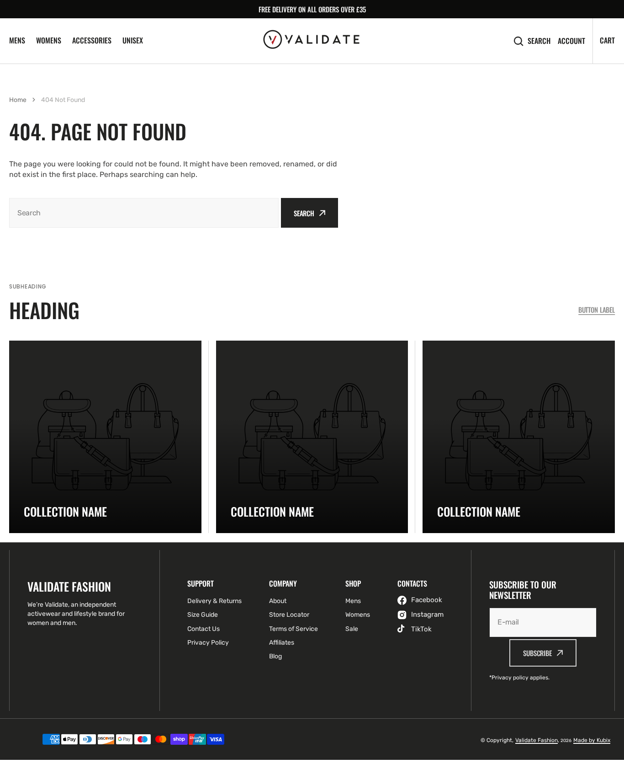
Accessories (91, 40)
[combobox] (144, 213)
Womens (48, 40)
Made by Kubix (591, 740)
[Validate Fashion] (312, 41)
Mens (17, 40)
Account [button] (571, 41)
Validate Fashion (536, 740)
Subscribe (537, 653)
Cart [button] (607, 40)
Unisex (132, 40)
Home (17, 100)
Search (539, 41)
